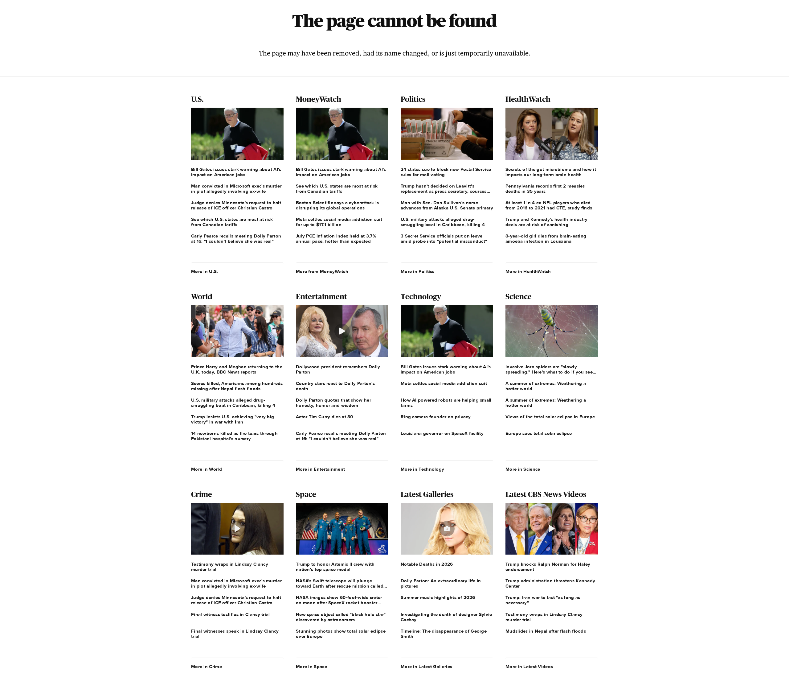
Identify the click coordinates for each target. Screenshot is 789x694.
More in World (206, 469)
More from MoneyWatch (322, 271)
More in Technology (422, 469)
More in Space (311, 666)
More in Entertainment (320, 469)
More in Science (522, 469)
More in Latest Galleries (426, 666)
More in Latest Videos (529, 666)
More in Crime (206, 666)
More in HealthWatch (528, 271)
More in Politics (418, 271)
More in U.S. (204, 271)
